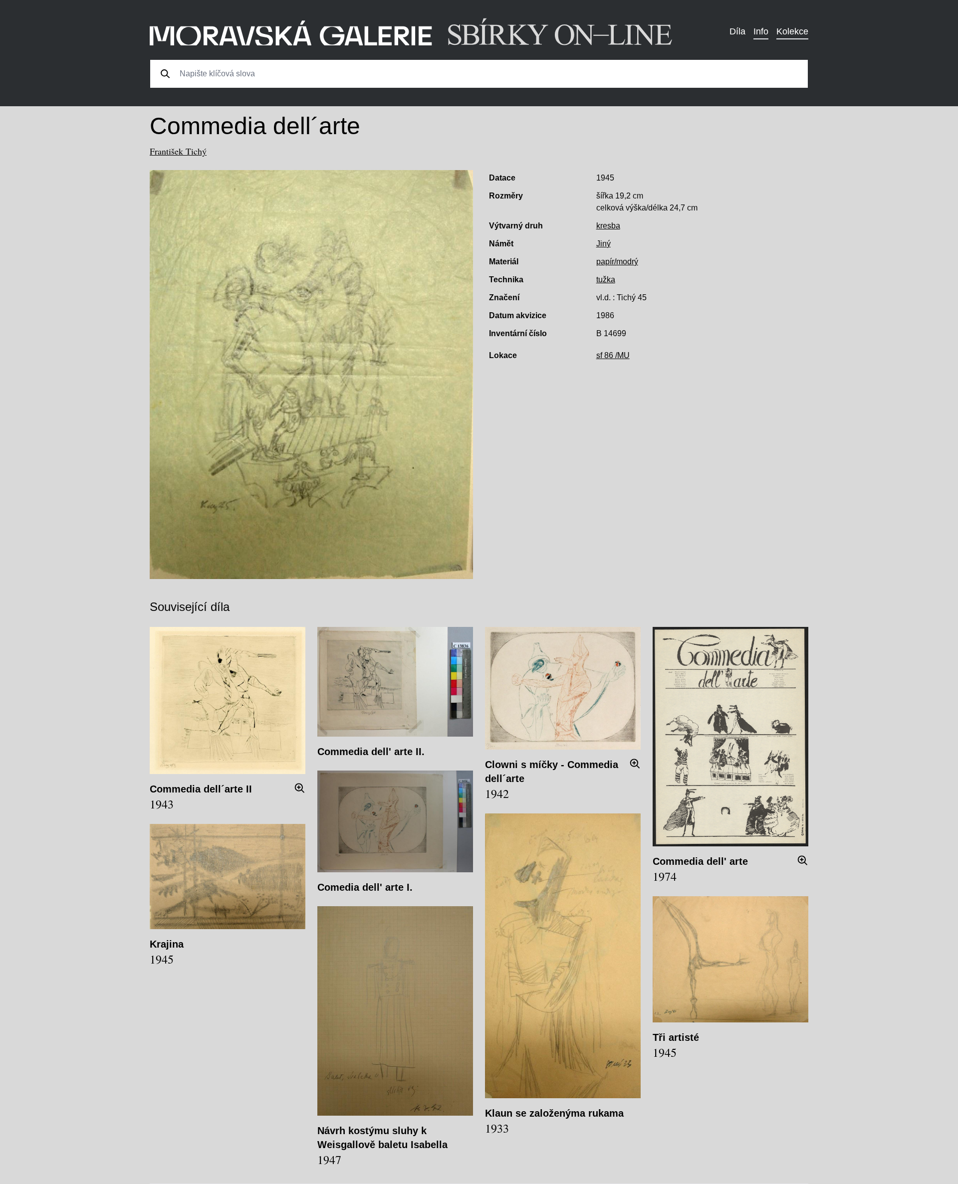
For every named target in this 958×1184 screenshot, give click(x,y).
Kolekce (792, 31)
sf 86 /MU (613, 355)
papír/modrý (617, 261)
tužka (605, 279)
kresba (608, 225)
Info (760, 31)
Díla (737, 31)
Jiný (603, 243)
